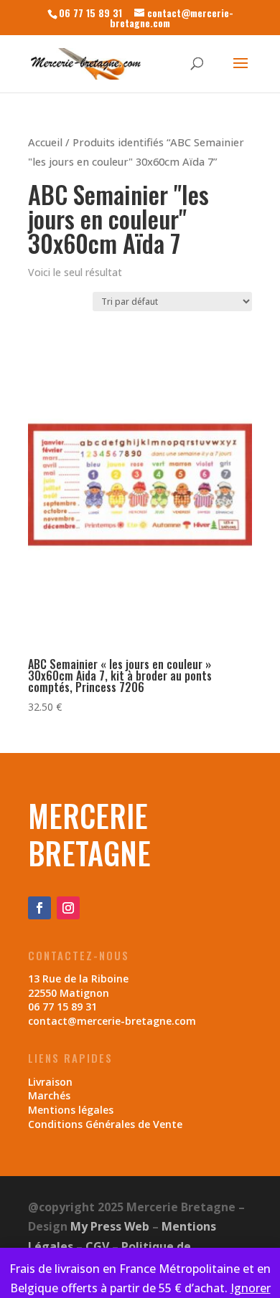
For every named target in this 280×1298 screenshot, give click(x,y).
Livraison (50, 1082)
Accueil (45, 142)
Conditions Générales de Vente (105, 1124)
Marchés (49, 1095)
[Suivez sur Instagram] (68, 907)
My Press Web (109, 1226)
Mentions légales (70, 1110)
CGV (97, 1246)
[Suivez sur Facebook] (39, 907)
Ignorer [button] (250, 1288)
